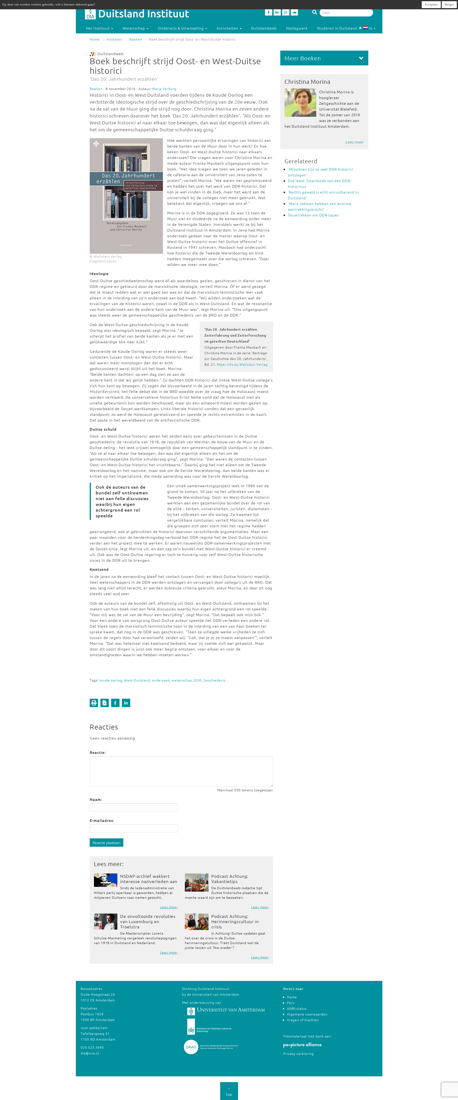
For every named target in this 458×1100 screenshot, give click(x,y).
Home (95, 39)
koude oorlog (110, 680)
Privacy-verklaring (298, 1053)
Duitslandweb (264, 28)
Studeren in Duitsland (337, 28)
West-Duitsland (137, 680)
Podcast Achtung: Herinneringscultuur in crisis (235, 921)
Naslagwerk (296, 28)
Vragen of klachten (303, 1019)
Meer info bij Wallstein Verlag (242, 364)
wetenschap (182, 680)
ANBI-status (297, 1008)
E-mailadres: (102, 820)
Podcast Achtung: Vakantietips (229, 878)
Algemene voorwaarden (307, 1014)
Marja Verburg (164, 88)
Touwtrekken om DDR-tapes (313, 214)
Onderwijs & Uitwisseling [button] (181, 28)
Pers (290, 1002)
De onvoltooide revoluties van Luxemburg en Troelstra (148, 921)
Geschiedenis (214, 680)
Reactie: (98, 752)
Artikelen (114, 39)
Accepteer (431, 4)
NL (371, 28)
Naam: (96, 799)
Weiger (449, 4)
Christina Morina (307, 81)
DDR (198, 680)
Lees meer (169, 906)
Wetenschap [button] (134, 28)
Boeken (135, 39)
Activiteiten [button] (228, 28)
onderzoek (161, 680)
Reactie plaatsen (106, 842)
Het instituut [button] (98, 28)
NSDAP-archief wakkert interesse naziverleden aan (148, 878)
